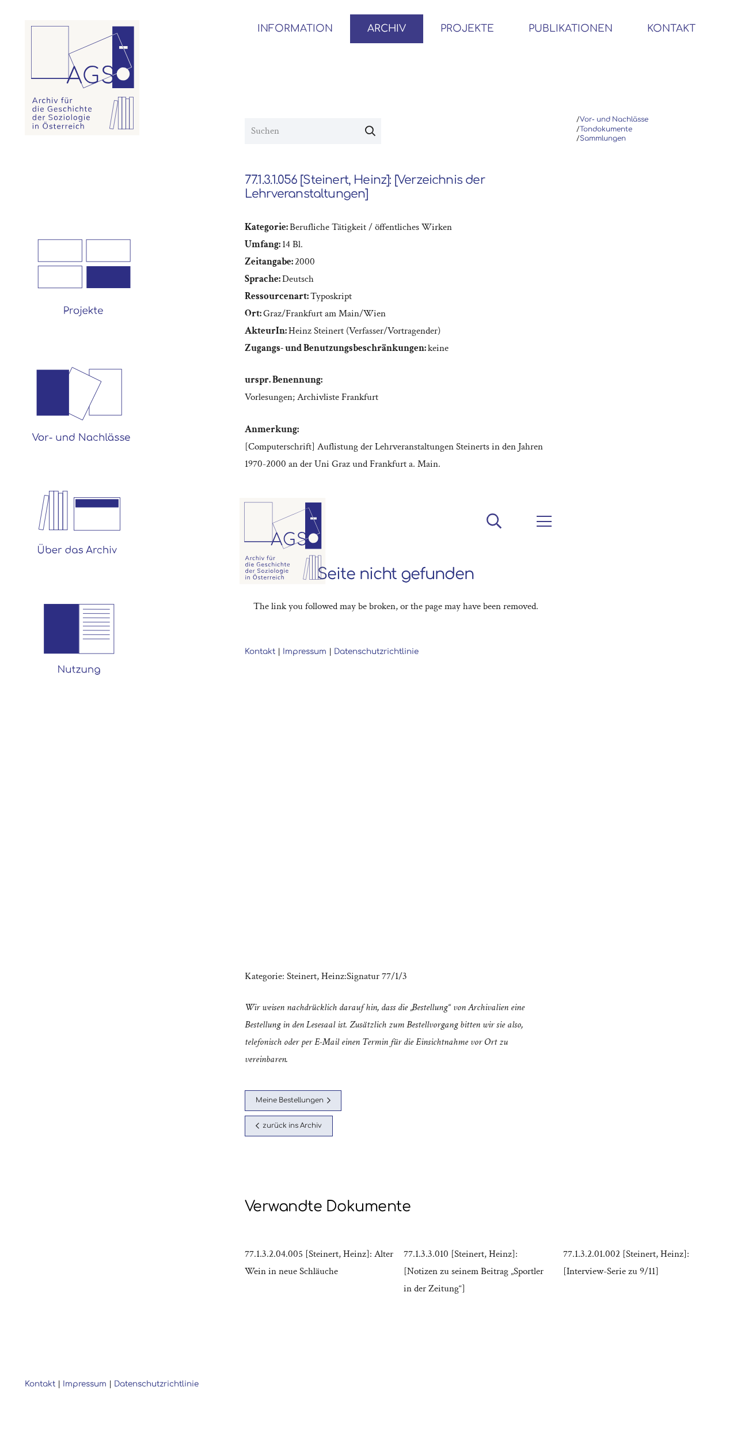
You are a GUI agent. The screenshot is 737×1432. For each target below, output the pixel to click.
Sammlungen (603, 138)
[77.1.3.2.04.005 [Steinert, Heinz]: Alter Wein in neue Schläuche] (319, 1271)
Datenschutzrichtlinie (156, 1384)
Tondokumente (606, 129)
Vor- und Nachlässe (614, 119)
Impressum (85, 1384)
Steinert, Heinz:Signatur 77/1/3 (347, 976)
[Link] (82, 77)
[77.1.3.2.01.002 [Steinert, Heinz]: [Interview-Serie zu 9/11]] (638, 1271)
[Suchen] (370, 131)
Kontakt (40, 1384)
